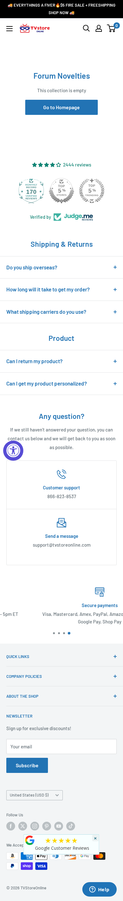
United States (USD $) (29, 794)
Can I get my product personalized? (46, 383)
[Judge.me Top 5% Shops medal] (61, 190)
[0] (111, 28)
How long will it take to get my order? (48, 289)
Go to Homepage (61, 107)
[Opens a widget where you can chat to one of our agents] (99, 890)
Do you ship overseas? (31, 267)
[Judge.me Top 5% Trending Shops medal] (91, 190)
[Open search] (86, 28)
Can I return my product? (34, 361)
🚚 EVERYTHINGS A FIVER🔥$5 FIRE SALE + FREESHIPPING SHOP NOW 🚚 (61, 9)
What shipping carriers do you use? (46, 311)
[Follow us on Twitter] (22, 826)
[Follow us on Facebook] (10, 826)
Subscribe (27, 765)
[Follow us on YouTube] (58, 826)
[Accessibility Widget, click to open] (13, 451)
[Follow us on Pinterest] (46, 826)
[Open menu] (9, 28)
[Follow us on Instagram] (34, 826)
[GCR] (30, 840)
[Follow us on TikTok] (70, 826)
